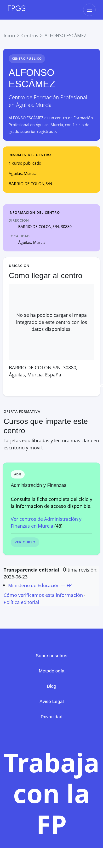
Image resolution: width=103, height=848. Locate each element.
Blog (51, 686)
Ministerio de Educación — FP (40, 585)
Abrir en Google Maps (37, 385)
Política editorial (21, 602)
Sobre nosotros (51, 655)
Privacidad (52, 716)
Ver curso (25, 542)
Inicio (9, 35)
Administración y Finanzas (38, 485)
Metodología (51, 670)
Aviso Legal (52, 701)
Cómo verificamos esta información (43, 595)
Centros (29, 35)
